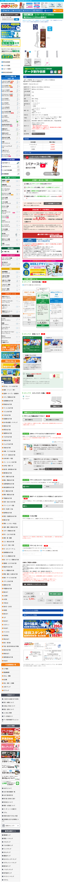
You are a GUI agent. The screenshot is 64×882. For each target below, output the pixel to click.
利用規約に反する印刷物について (10, 820)
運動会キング (6, 856)
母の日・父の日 (7, 606)
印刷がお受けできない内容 (10, 816)
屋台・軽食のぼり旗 (8, 480)
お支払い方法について (9, 706)
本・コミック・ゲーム (9, 549)
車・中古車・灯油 (8, 509)
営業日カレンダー (10, 826)
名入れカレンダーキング (9, 859)
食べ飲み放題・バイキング (10, 422)
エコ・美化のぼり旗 (8, 541)
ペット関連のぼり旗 (8, 570)
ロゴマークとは (59, 484)
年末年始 (5, 635)
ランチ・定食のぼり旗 (9, 455)
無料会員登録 (6, 62)
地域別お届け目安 (55, 236)
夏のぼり (5, 614)
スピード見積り (7, 69)
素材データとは (59, 502)
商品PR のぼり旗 (7, 567)
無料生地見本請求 (7, 72)
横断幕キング (6, 835)
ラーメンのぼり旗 (8, 408)
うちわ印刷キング (8, 845)
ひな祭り (5, 596)
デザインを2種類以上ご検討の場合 (50, 550)
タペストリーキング (8, 876)
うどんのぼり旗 (7, 411)
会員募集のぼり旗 (8, 401)
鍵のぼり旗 (6, 520)
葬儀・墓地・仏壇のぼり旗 (10, 574)
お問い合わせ (49, 648)
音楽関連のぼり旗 (8, 552)
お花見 (5, 599)
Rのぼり (5, 661)
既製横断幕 (6, 672)
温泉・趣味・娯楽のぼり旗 (10, 527)
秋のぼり (5, 621)
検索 (17, 19)
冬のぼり (5, 628)
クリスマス (6, 632)
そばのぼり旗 (6, 415)
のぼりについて (7, 788)
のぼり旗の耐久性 (8, 795)
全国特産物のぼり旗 (8, 484)
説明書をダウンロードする (38, 133)
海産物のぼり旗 (7, 433)
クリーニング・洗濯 (8, 505)
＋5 (41, 600)
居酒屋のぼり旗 (7, 419)
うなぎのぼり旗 (7, 437)
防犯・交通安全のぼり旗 (9, 516)
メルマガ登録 (6, 65)
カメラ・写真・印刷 (8, 545)
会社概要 (37, 643)
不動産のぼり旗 (7, 498)
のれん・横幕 (6, 676)
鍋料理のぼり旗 (7, 473)
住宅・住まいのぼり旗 (9, 502)
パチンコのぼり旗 (8, 581)
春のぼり (5, 592)
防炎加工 (33, 374)
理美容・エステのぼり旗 (9, 563)
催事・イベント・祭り (9, 390)
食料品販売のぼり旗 (8, 487)
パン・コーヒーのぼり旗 (9, 462)
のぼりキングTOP (27, 20)
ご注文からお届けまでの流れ (11, 699)
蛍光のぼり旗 (6, 650)
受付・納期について (8, 702)
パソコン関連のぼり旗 (9, 556)
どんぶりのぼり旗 (8, 444)
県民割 (5, 610)
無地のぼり (6, 653)
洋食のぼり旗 (6, 448)
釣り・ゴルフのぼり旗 (9, 534)
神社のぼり (6, 639)
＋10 (49, 600)
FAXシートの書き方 (57, 463)
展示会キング (6, 866)
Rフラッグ (6, 690)
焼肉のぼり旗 (6, 426)
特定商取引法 (38, 645)
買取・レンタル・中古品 (9, 523)
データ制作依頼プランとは (52, 203)
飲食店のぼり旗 (7, 404)
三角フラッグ (6, 687)
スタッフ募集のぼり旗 (9, 397)
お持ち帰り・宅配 (8, 458)
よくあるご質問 (7, 713)
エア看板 (5, 669)
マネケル (5, 880)
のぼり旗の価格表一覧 (9, 792)
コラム (5, 812)
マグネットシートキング (9, 863)
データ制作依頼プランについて (10, 720)
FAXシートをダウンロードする (54, 469)
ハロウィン (6, 625)
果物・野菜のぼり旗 (8, 494)
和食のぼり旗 (6, 440)
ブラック (27, 396)
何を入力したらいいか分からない (31, 550)
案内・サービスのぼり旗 (9, 578)
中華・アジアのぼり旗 (9, 451)
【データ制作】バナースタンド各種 (40, 20)
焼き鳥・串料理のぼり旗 (9, 469)
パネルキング (6, 842)
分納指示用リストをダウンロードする (36, 584)
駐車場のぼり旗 (7, 513)
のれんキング (6, 852)
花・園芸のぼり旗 (8, 491)
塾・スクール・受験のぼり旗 (11, 559)
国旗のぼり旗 (6, 585)
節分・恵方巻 (6, 643)
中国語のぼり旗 (7, 588)
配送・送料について (8, 709)
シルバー (27, 398)
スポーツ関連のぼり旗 (9, 531)
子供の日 (5, 603)
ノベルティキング (8, 869)
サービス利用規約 (50, 643)
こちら (46, 656)
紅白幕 (5, 679)
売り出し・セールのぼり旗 (10, 386)
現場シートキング (8, 838)
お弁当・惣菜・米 (8, 466)
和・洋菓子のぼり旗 (8, 476)
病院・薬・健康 (7, 538)
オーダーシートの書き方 (9, 809)
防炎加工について (8, 802)
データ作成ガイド (8, 716)
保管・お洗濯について (9, 805)
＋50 (58, 600)
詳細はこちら (56, 406)
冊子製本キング (7, 873)
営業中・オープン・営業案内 (11, 393)
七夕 (4, 617)
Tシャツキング (7, 849)
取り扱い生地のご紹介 (9, 798)
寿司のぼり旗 (6, 430)
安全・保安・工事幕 (8, 683)
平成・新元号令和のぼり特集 (11, 646)
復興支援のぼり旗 (8, 657)
